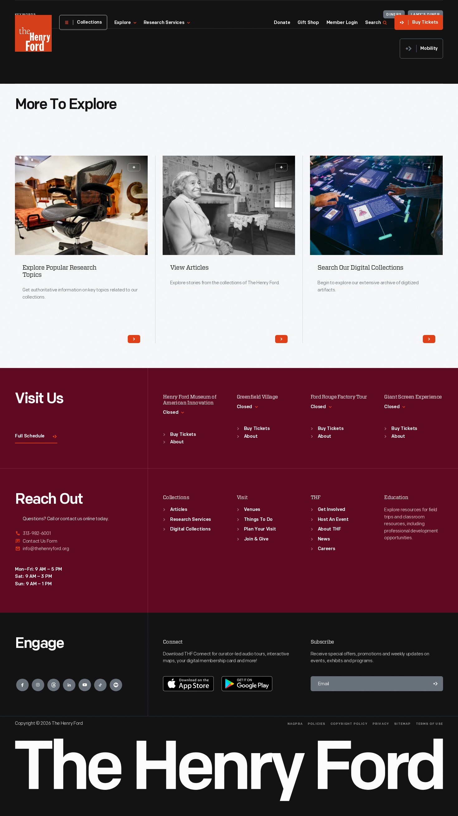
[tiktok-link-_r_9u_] (100, 685)
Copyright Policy (349, 724)
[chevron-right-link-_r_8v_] (281, 339)
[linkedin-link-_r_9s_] (69, 685)
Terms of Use (429, 724)
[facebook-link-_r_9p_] (22, 685)
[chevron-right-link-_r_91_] (429, 339)
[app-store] (188, 683)
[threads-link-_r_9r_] (53, 685)
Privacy (381, 724)
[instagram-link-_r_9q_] (38, 685)
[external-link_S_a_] (74, 533)
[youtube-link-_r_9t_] (85, 685)
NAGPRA (295, 724)
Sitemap (402, 724)
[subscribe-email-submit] (435, 683)
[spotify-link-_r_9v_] (116, 685)
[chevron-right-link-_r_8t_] (134, 339)
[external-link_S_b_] (74, 541)
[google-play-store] (247, 683)
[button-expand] (134, 167)
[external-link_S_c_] (74, 549)
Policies (317, 724)
